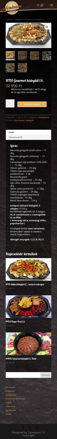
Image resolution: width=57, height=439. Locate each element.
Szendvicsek (11, 410)
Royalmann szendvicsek (15, 398)
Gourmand (19, 120)
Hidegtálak (44, 117)
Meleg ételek (11, 395)
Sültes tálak (10, 406)
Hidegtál (30, 120)
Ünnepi (9, 414)
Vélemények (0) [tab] (15, 137)
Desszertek (10, 387)
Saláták (9, 402)
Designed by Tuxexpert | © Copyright (28, 434)
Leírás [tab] (11, 132)
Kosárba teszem (32, 104)
